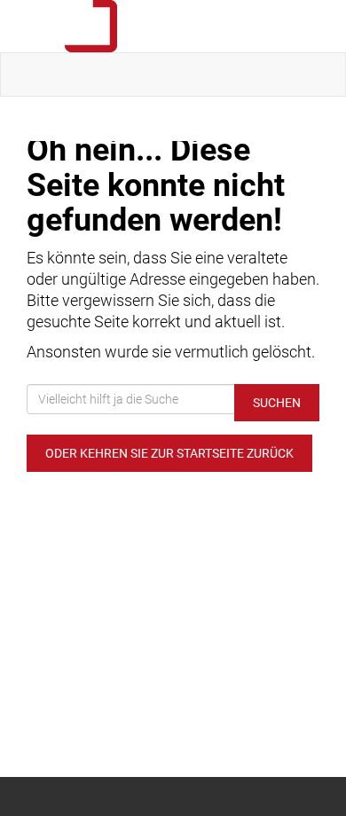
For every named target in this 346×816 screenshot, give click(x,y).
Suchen (277, 403)
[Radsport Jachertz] (176, 26)
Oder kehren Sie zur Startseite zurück (169, 453)
